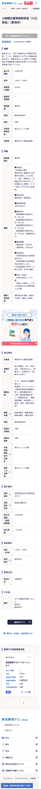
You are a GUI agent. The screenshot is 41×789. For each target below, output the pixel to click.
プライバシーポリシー (22, 778)
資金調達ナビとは (12, 724)
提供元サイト (19, 622)
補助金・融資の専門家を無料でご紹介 (17, 785)
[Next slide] (23, 703)
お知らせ (8, 730)
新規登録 (28, 3)
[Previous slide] (16, 703)
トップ (4, 8)
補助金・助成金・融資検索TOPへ (20, 633)
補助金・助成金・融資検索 (19, 8)
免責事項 (33, 778)
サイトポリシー (8, 778)
